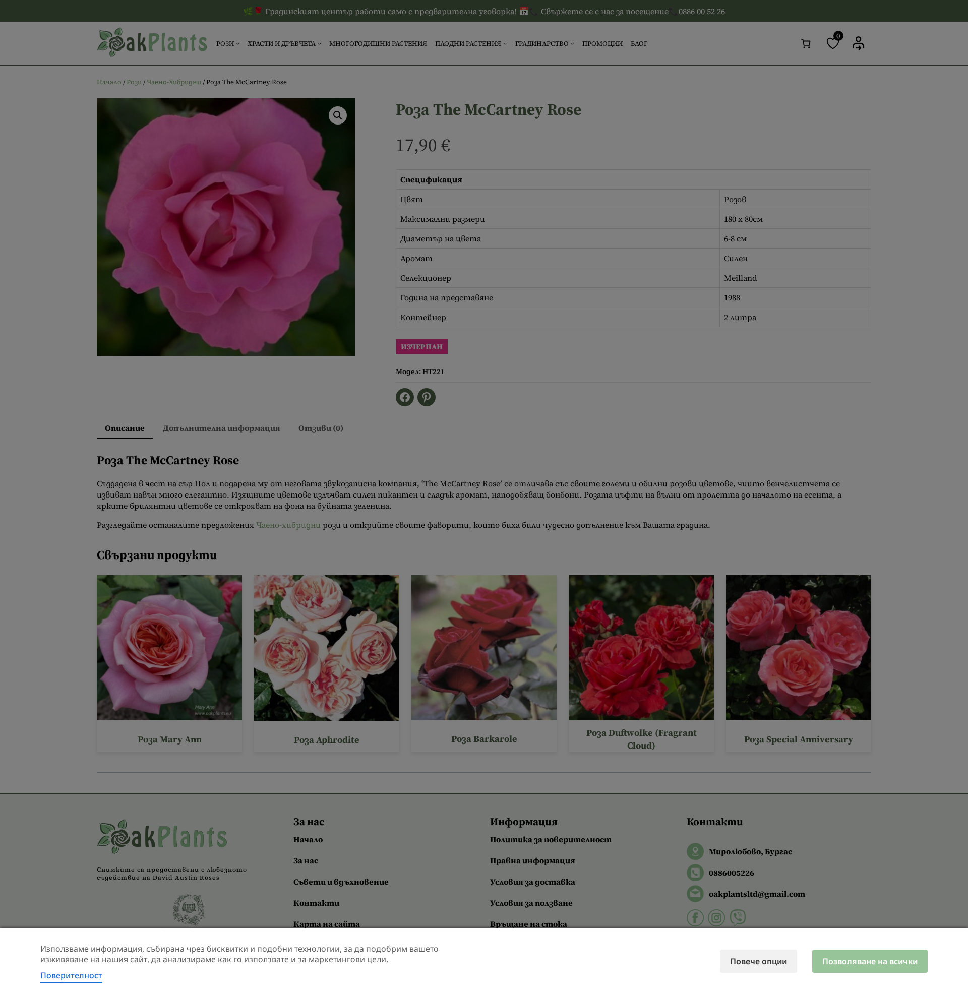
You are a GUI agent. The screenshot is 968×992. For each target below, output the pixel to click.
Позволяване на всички (870, 961)
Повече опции (758, 961)
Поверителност (71, 975)
